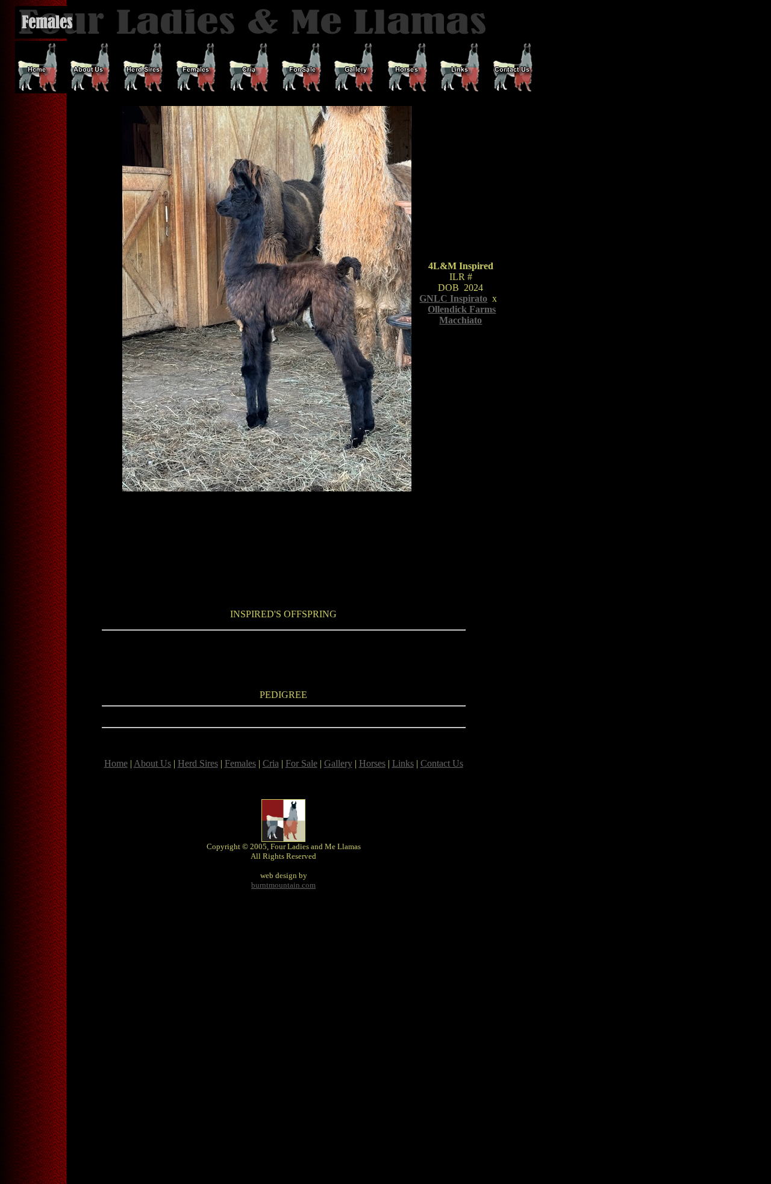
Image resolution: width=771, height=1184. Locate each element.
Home (116, 763)
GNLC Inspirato (453, 298)
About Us (152, 763)
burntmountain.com (283, 885)
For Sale (301, 763)
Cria (271, 763)
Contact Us (441, 763)
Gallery (338, 763)
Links (403, 763)
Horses (372, 763)
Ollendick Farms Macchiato (462, 314)
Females (240, 763)
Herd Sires (198, 763)
